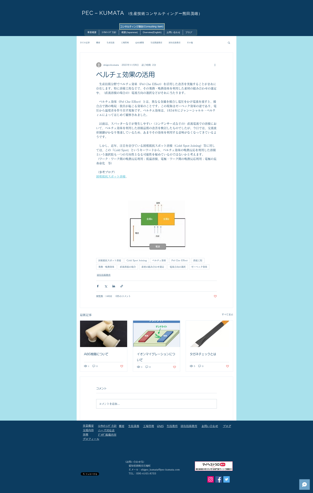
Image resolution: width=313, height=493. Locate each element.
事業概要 (88, 425)
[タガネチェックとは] (209, 334)
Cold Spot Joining (137, 260)
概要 (98, 43)
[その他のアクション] (215, 65)
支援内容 (88, 430)
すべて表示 (227, 314)
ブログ (227, 426)
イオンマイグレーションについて (156, 357)
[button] (229, 42)
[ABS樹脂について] (103, 334)
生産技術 (110, 43)
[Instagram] (210, 479)
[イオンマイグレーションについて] (156, 334)
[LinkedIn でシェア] (113, 286)
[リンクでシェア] (121, 286)
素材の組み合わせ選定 (152, 267)
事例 (85, 434)
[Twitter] (226, 479)
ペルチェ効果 (159, 260)
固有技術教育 (174, 43)
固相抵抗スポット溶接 (109, 260)
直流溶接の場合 (128, 267)
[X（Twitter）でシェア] (105, 286)
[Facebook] (218, 479)
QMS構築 (139, 43)
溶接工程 (197, 260)
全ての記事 (85, 43)
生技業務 (133, 426)
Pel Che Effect (179, 260)
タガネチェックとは (203, 354)
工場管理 (125, 43)
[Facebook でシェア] (97, 286)
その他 (190, 43)
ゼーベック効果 (199, 267)
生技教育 (172, 426)
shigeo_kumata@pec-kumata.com (160, 469)
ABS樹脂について (96, 354)
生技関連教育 (156, 43)
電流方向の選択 (178, 267)
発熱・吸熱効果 (106, 267)
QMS (160, 426)
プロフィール (91, 439)
